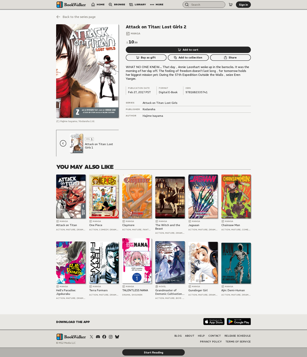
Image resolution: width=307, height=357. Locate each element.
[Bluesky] (117, 337)
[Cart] (231, 5)
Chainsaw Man (230, 225)
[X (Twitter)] (91, 337)
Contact (214, 336)
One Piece (95, 225)
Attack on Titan (66, 225)
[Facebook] (104, 337)
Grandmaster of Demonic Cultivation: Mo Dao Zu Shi (169, 292)
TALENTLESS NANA (135, 290)
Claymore (128, 225)
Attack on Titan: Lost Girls (160, 103)
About (189, 336)
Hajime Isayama (153, 115)
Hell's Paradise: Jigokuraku (66, 292)
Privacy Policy (211, 342)
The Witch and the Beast (167, 226)
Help (201, 336)
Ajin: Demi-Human (233, 290)
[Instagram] (111, 337)
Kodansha (149, 109)
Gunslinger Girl (198, 290)
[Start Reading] (87, 71)
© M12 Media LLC (66, 343)
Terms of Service (238, 342)
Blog (178, 336)
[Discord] (98, 337)
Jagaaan (193, 225)
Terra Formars (98, 290)
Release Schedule (238, 336)
